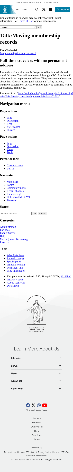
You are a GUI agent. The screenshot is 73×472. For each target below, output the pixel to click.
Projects (4, 242)
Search (5, 206)
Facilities (5, 229)
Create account (15, 165)
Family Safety (7, 232)
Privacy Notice (15, 279)
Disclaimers (13, 285)
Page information (16, 270)
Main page (12, 181)
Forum (10, 184)
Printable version (16, 264)
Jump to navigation (10, 53)
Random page (14, 194)
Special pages (14, 261)
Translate (11, 200)
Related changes (15, 258)
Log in (10, 168)
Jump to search (28, 53)
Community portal (16, 187)
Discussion (13, 120)
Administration (8, 226)
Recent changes (15, 191)
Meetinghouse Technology (14, 239)
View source (13, 126)
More (10, 149)
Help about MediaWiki (19, 197)
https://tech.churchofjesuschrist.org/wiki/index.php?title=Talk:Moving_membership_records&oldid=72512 (36, 95)
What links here (15, 255)
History (11, 129)
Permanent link (15, 267)
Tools (10, 152)
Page (9, 117)
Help (2, 236)
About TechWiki (16, 282)
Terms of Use (25, 21)
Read (9, 123)
